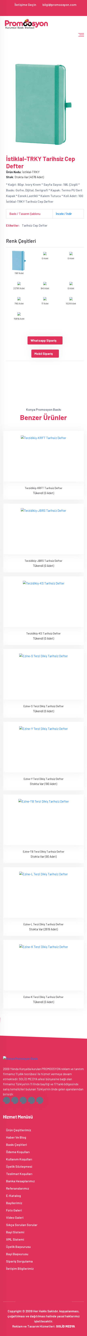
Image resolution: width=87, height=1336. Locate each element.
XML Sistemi (14, 1239)
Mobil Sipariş (43, 353)
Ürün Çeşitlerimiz (18, 1130)
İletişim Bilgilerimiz (19, 1268)
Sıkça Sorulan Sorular (21, 1225)
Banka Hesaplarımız (20, 1181)
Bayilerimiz (13, 1203)
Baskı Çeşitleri (16, 1144)
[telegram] (38, 10)
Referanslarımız (17, 1188)
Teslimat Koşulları (18, 1174)
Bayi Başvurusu (16, 1254)
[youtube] (55, 10)
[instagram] (45, 10)
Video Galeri (14, 1217)
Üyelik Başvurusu (18, 1247)
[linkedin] (51, 10)
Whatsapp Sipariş (43, 340)
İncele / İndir (64, 213)
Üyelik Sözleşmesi (18, 1166)
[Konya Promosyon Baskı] (27, 24)
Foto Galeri (13, 1210)
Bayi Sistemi (14, 1232)
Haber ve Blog (15, 1137)
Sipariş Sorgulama (19, 1261)
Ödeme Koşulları (17, 1152)
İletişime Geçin (25, 4)
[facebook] (31, 10)
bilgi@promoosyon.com (59, 4)
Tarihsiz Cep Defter (34, 225)
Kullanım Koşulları (18, 1159)
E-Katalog (13, 1195)
